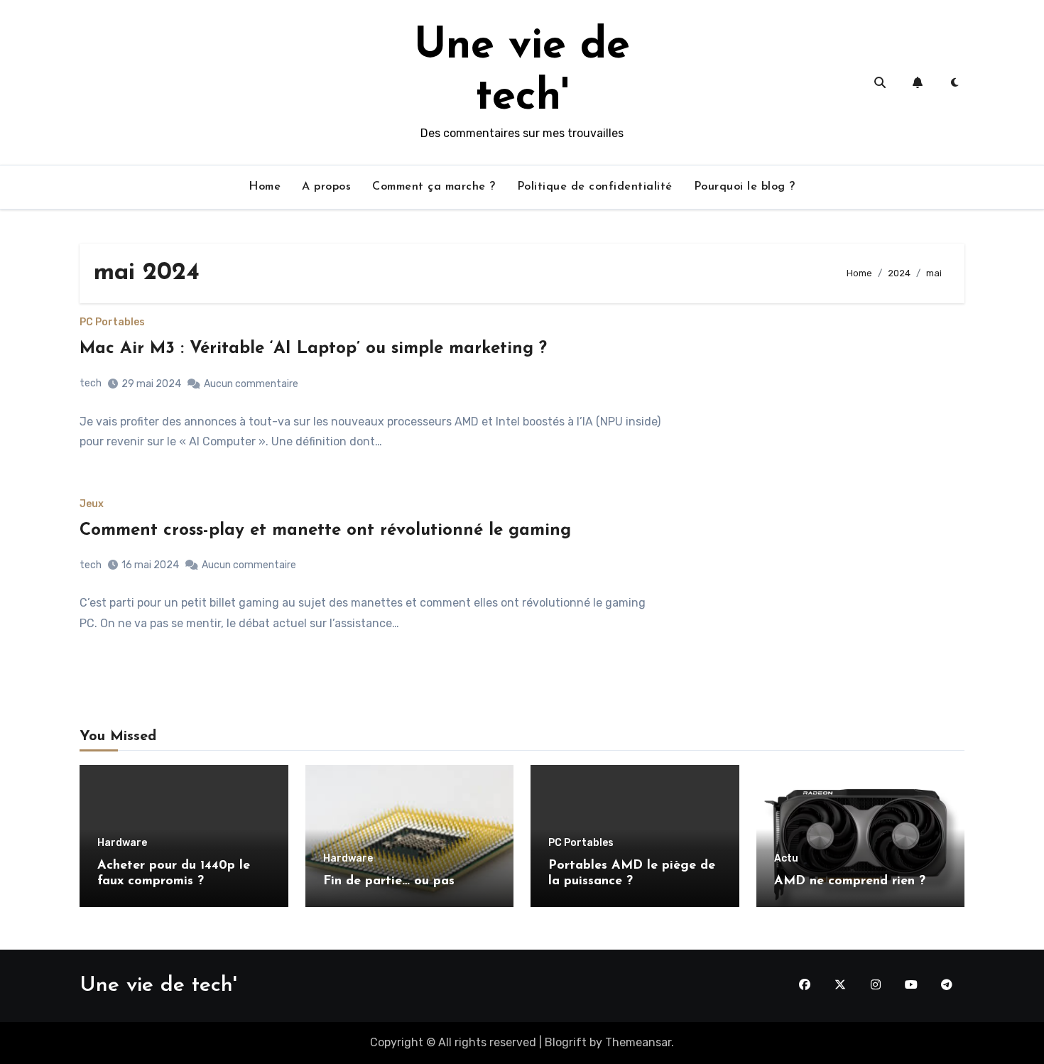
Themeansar (638, 1042)
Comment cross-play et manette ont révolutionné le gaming (325, 530)
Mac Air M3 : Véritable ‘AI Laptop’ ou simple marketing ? (313, 348)
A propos (326, 186)
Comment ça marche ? (434, 186)
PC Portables (112, 322)
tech (91, 383)
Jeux (92, 504)
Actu (786, 859)
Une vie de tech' (158, 986)
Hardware (122, 843)
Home (265, 186)
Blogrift (566, 1042)
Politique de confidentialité (595, 186)
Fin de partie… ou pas (389, 881)
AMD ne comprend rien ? (849, 881)
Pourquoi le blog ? (744, 186)
